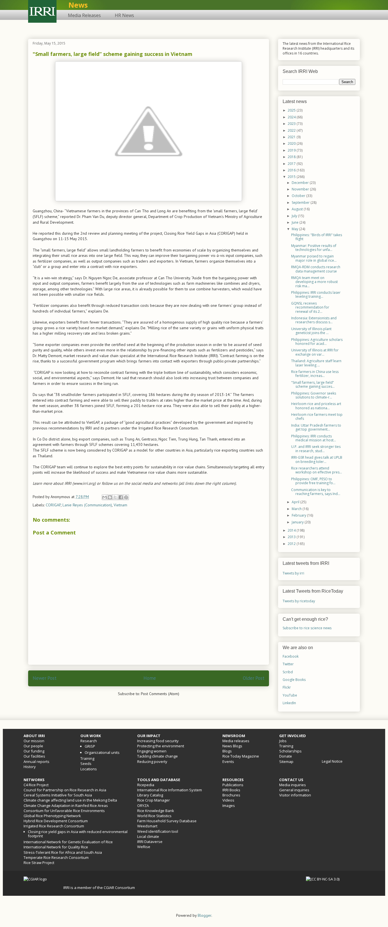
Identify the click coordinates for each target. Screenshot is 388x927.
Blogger (204, 915)
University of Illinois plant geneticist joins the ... (311, 330)
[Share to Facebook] (121, 497)
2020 (292, 143)
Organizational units (102, 752)
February (299, 515)
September (301, 202)
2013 (292, 536)
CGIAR (109, 887)
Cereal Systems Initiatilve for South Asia (58, 795)
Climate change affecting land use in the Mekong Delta (70, 800)
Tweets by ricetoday (299, 601)
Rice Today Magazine (240, 756)
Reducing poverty (152, 761)
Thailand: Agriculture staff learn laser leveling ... (316, 362)
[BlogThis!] (110, 497)
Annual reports (36, 761)
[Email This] (104, 497)
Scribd (288, 672)
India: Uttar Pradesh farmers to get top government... (316, 427)
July (295, 215)
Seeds (85, 763)
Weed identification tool (157, 831)
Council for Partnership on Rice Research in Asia (65, 789)
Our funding (34, 751)
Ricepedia (145, 784)
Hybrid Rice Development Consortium (56, 820)
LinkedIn (289, 703)
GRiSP (90, 746)
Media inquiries (292, 784)
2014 (292, 530)
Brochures (231, 795)
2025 (292, 110)
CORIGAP (53, 504)
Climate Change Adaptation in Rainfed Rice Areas (66, 805)
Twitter (288, 664)
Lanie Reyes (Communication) (87, 504)
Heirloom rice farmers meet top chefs (317, 416)
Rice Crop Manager (153, 800)
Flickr (287, 687)
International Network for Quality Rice (56, 847)
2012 (292, 543)
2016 (292, 170)
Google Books (294, 679)
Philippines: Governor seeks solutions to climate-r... (313, 395)
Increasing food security (158, 740)
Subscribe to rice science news (307, 628)
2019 (292, 150)
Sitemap (286, 761)
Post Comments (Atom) (160, 693)
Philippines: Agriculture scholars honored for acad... (317, 341)
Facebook (291, 656)
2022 (292, 130)
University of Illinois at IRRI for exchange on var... (315, 352)
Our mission (34, 740)
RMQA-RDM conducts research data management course (315, 269)
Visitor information (295, 795)
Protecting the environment (160, 745)
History (30, 766)
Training (87, 758)
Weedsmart (147, 826)
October (299, 195)
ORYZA (143, 805)
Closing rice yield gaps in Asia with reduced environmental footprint (78, 834)
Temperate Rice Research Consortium (56, 857)
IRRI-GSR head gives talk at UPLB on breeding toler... (316, 459)
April (296, 502)
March (297, 508)
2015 (292, 176)
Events (228, 761)
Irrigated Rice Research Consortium (54, 826)
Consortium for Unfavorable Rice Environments (64, 810)
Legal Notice (332, 761)
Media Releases (84, 15)
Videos (228, 800)
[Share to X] (115, 497)
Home (149, 678)
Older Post (253, 678)
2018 (292, 156)
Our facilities (34, 756)
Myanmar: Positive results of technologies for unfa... (313, 247)
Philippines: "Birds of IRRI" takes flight (316, 236)
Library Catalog (150, 795)
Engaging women (151, 751)
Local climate (148, 836)
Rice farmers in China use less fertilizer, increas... (315, 373)
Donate (285, 756)
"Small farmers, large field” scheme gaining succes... (313, 384)
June (295, 222)
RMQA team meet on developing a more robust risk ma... (314, 281)
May (295, 228)
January (298, 522)
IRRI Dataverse (149, 841)
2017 (292, 163)
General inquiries (294, 789)
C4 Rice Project (36, 784)
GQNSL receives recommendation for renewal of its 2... (310, 307)
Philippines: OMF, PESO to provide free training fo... (313, 481)
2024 (292, 117)
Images (228, 805)
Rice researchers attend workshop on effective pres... (316, 470)
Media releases (235, 740)
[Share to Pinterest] (126, 497)
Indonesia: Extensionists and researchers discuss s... (314, 320)
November (301, 189)
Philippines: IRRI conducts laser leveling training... (316, 294)
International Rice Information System (169, 789)
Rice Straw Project (39, 862)
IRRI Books (231, 789)
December (301, 182)
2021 (292, 137)
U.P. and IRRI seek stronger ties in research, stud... (316, 448)
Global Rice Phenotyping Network (52, 815)
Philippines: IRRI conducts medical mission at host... (313, 438)
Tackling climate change (157, 756)
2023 (292, 123)
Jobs (283, 740)
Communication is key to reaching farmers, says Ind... (315, 491)
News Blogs (232, 745)
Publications (232, 784)
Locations (88, 768)
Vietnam (120, 504)
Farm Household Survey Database (167, 820)
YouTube (290, 695)
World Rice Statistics (154, 815)
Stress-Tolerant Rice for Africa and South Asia (63, 852)
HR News (124, 15)
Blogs (227, 751)
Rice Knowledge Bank (155, 810)
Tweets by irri (293, 573)
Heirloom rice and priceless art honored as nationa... (316, 405)
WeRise (143, 846)
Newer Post (45, 678)
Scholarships (290, 751)
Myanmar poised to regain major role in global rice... (314, 258)
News (78, 5)
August (298, 209)
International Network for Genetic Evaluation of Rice (68, 841)
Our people (33, 745)
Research (88, 740)
